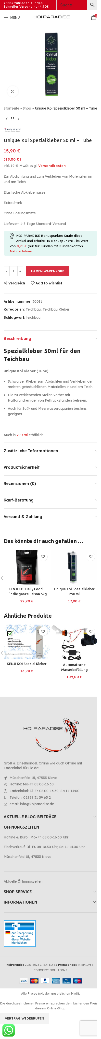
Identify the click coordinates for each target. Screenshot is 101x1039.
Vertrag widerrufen (24, 1018)
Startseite (11, 108)
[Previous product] (7, 119)
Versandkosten (52, 166)
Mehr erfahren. (21, 251)
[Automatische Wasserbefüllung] (74, 642)
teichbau (33, 317)
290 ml (22, 435)
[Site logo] (52, 17)
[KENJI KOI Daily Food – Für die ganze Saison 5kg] (27, 567)
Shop (27, 108)
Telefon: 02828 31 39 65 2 (30, 797)
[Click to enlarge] (12, 91)
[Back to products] (12, 119)
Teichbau (33, 309)
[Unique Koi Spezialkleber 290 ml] (74, 567)
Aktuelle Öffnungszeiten (23, 881)
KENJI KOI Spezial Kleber (27, 664)
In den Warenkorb (47, 271)
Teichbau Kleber (56, 309)
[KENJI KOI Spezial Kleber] (27, 642)
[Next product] (18, 119)
